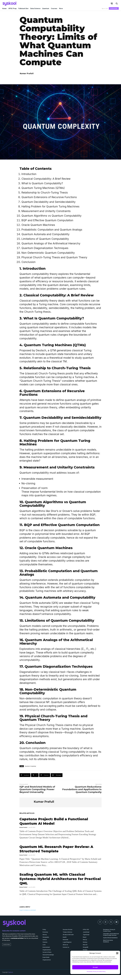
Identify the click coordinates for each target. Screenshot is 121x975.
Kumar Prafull (27, 73)
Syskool (10, 972)
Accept (95, 967)
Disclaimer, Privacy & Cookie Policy (96, 971)
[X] (111, 922)
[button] (117, 953)
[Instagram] (105, 922)
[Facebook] (100, 922)
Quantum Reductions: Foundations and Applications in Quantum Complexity (82, 789)
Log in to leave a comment (27, 910)
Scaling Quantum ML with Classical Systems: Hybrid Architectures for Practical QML (60, 878)
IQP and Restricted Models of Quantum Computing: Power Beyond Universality (37, 789)
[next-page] (23, 899)
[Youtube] (116, 922)
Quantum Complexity (30, 766)
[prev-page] (20, 899)
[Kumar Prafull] (26, 802)
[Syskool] (30, 3)
